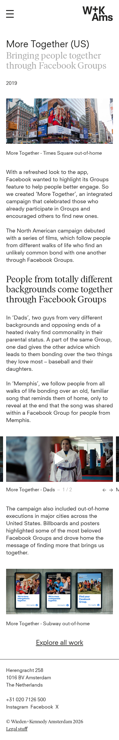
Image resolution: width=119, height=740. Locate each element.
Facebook (42, 707)
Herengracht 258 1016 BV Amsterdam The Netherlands (28, 678)
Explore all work (59, 643)
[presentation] (104, 490)
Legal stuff (16, 729)
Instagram (17, 707)
